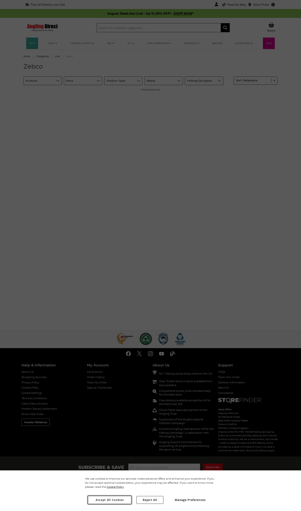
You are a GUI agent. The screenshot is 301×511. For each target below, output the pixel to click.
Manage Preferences (190, 500)
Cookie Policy (115, 486)
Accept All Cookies (110, 500)
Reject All (150, 500)
